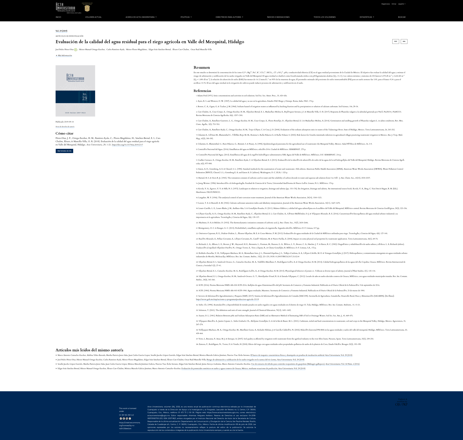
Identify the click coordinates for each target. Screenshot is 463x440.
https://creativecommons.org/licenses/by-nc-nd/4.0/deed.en (129, 426)
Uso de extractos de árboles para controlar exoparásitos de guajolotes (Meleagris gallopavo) (288, 364)
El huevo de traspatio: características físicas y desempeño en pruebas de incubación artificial (288, 355)
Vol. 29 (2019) (61, 31)
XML (404, 41)
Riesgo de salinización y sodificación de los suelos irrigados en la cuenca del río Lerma (242, 359)
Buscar (401, 17)
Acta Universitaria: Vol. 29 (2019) (338, 355)
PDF (395, 41)
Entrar (394, 4)
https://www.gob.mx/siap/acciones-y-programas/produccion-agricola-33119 (227, 299)
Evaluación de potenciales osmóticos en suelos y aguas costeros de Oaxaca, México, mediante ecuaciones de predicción (229, 368)
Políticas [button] (185, 17)
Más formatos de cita (64, 151)
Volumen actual (93, 17)
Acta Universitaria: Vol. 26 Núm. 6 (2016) (343, 364)
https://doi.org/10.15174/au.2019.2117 (127, 144)
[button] (64, 55)
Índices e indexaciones (278, 17)
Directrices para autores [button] (229, 17)
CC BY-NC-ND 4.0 (126, 415)
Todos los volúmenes (325, 17)
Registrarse (385, 4)
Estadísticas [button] (366, 17)
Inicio (58, 17)
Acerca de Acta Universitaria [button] (140, 17)
